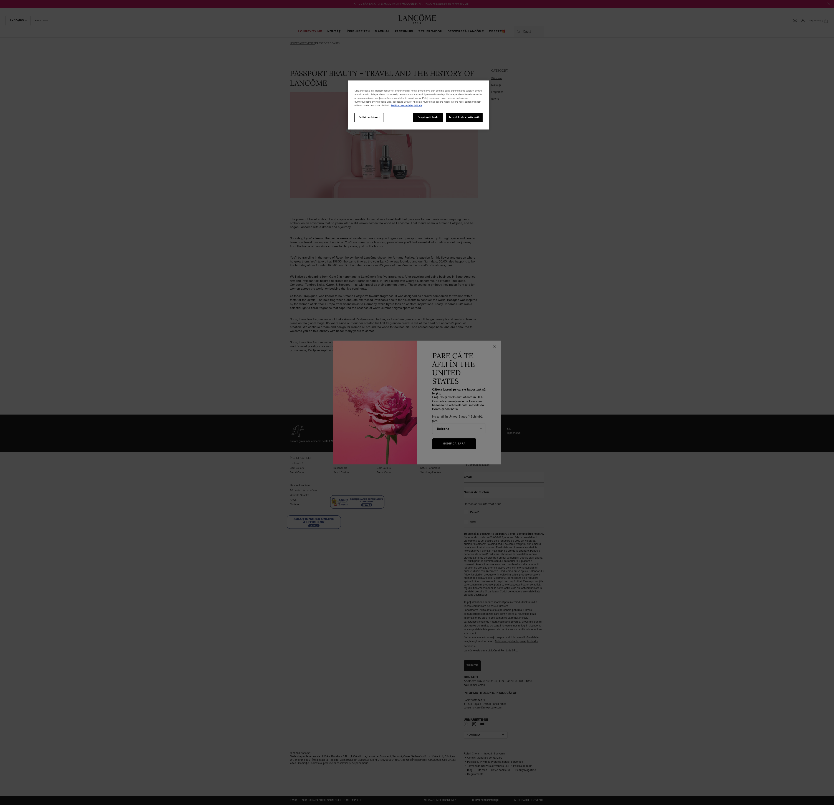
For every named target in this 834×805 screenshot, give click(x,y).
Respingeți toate (428, 117)
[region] (418, 105)
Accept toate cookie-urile (464, 117)
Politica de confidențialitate (406, 105)
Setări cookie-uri (369, 117)
